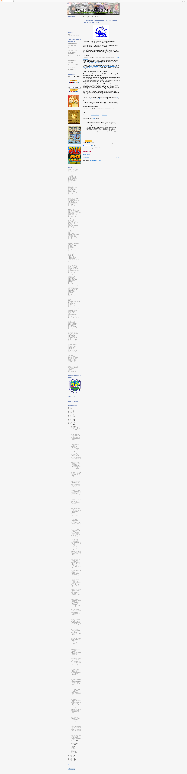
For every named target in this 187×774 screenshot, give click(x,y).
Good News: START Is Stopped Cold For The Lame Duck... (75, 582)
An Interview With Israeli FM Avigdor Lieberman (76, 491)
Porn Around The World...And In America (76, 518)
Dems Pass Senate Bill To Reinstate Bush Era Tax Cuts (76, 553)
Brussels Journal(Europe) (74, 192)
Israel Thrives (71, 252)
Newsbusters (71, 293)
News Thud (71, 290)
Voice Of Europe (72, 356)
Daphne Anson (71, 208)
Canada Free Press (72, 193)
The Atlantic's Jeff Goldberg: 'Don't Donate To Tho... (76, 700)
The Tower (70, 345)
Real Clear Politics (72, 316)
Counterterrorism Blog (73, 203)
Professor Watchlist (72, 310)
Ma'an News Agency (73, 272)
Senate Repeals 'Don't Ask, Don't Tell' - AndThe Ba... (76, 543)
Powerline (70, 309)
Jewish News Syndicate (73, 260)
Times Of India (71, 347)
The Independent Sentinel (74, 55)
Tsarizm (70, 349)
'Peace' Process (89, 148)
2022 (71, 410)
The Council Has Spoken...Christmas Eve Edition (76, 479)
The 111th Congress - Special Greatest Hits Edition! (75, 435)
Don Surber (71, 215)
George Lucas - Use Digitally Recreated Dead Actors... (75, 670)
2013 (71, 422)
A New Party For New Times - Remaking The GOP (76, 506)
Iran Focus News (72, 245)
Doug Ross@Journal (73, 218)
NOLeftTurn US (71, 295)
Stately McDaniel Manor (74, 64)
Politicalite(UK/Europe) (73, 308)
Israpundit (70, 255)
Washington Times (72, 358)
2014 (71, 420)
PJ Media (70, 304)
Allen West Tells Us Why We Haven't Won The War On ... (75, 585)
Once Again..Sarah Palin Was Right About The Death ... (75, 474)
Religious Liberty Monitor (74, 317)
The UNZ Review (72, 346)
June (72, 747)
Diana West (71, 213)
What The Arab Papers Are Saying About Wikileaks (76, 730)
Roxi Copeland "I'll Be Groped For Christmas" (76, 466)
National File (71, 286)
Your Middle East (72, 371)
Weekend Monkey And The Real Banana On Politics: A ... (76, 640)
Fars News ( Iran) (72, 221)
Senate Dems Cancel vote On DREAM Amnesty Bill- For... (76, 643)
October (73, 742)
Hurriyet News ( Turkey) (73, 234)
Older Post (117, 157)
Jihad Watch (71, 263)
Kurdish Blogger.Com (73, 265)
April (72, 750)
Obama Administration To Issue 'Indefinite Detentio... (76, 511)
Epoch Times (71, 220)
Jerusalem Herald (72, 257)
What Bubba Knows (72, 361)
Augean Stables (72, 183)
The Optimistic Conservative (74, 340)
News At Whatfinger (72, 289)
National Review (72, 287)
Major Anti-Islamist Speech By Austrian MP (76, 719)
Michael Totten (71, 278)
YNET (69, 370)
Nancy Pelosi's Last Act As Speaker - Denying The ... (76, 499)
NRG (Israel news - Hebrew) (74, 297)
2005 (71, 760)
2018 (71, 415)
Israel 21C (70, 246)
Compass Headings (72, 202)
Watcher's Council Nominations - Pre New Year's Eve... (76, 450)
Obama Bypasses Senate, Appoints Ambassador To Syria (76, 441)
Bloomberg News (72, 189)
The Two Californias (75, 569)
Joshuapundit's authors (73, 35)
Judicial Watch (71, 264)
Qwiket (69, 313)
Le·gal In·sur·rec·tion (73, 266)
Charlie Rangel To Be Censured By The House (75, 711)
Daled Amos (71, 207)
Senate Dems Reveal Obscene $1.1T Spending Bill (75, 603)
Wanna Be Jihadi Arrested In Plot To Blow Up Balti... (76, 659)
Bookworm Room (72, 43)
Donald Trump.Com (72, 216)
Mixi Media (70, 281)
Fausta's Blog (71, 47)
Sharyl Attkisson (72, 328)
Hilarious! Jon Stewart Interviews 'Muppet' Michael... (75, 527)
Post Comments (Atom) (95, 160)
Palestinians (102, 148)
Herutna (70, 231)
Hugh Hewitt (71, 233)
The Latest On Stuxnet (75, 588)
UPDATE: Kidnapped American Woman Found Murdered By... (75, 533)
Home (101, 157)
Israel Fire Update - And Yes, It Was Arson (75, 708)
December (73, 427)
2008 (71, 756)
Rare (69, 315)
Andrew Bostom (72, 180)
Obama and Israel (96, 148)
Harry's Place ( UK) (72, 230)
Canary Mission (71, 194)
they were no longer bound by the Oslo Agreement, (100, 98)
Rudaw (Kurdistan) (72, 323)
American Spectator (72, 178)
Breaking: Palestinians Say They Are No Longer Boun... (76, 721)
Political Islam (71, 306)
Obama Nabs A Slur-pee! (75, 461)
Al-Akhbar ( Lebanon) (73, 171)
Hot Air (69, 232)
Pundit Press (71, 312)
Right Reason (71, 322)
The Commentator (72, 337)
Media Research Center (73, 275)
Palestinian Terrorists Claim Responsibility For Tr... (76, 455)
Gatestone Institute (72, 227)
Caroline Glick (71, 196)
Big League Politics (72, 187)
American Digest (72, 177)
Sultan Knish (71, 334)
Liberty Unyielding (72, 267)
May (72, 748)
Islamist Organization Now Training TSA (76, 656)
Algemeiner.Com (72, 176)
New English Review (73, 288)
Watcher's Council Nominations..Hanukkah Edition (76, 738)
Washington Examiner (73, 357)
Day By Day (71, 209)
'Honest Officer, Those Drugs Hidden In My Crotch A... (75, 549)
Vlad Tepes (70, 355)
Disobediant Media (72, 214)
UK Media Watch (72, 351)
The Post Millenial (72, 344)
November (73, 740)
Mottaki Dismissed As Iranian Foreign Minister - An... (76, 610)
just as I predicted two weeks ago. (95, 62)
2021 (71, 411)
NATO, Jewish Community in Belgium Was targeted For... (76, 662)
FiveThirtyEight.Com (73, 222)
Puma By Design (72, 60)
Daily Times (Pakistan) (73, 205)
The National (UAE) (72, 339)
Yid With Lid (71, 368)
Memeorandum (71, 277)
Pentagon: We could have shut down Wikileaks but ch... (76, 727)
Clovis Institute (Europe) (73, 200)
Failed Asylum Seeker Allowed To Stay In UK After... (75, 566)
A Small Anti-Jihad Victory (76, 472)
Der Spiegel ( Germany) (73, 211)
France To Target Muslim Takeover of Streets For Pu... (76, 523)
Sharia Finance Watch (73, 327)
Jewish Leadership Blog (73, 259)
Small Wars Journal (72, 332)
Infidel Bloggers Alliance (73, 237)
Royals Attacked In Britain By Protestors (76, 636)
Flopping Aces (71, 223)
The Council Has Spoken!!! (76, 551)
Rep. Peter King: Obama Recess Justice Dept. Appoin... (75, 438)
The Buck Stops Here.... (75, 608)
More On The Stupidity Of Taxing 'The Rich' (76, 703)
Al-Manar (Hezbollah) (73, 174)
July (72, 746)
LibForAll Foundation (73, 268)
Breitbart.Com (71, 191)
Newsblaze (70, 292)
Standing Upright (74, 453)
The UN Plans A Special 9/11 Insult (75, 620)
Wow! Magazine (72, 69)
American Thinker (95, 115)
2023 (71, 408)
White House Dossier (73, 362)
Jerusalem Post (71, 258)
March (72, 751)
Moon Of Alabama (72, 282)
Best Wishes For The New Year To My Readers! (76, 429)
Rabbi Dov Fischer (72, 314)
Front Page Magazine (73, 225)
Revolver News (71, 321)
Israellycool (70, 254)
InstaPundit (70, 239)
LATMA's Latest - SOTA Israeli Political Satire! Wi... (75, 482)
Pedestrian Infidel (72, 303)
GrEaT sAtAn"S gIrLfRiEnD (72, 53)
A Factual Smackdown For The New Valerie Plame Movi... (76, 697)
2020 (71, 412)
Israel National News (73, 250)
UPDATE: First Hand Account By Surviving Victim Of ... (75, 530)
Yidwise (70, 369)
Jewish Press (71, 261)
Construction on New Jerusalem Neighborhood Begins (75, 593)
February (73, 752)
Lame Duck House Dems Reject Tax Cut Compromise (76, 647)
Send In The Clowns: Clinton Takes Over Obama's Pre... (75, 627)
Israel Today (71, 253)
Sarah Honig (71, 325)
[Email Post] (99, 147)
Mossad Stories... (74, 501)
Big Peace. (104, 115)
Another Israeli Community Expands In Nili (76, 493)
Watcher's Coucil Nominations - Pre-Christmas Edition (75, 514)
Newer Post (86, 157)
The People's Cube (72, 343)
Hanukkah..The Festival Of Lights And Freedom (76, 725)
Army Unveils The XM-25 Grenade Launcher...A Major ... (75, 732)
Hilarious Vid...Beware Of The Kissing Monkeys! (76, 624)
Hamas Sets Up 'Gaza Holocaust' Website (75, 468)
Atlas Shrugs (71, 182)
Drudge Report (71, 219)
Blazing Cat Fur (71, 188)
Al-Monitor (70, 175)
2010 (71, 426)
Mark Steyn (71, 274)
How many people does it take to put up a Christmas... (76, 673)
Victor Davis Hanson (73, 354)
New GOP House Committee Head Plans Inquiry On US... (76, 545)
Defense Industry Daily (73, 210)
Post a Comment (86, 154)
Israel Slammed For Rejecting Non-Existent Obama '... (76, 633)
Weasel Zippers (72, 359)
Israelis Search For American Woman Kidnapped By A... (75, 540)
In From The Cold (72, 236)
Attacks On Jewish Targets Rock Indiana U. (76, 736)
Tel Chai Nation (71, 336)
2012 (71, 423)
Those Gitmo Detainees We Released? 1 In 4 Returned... (75, 650)
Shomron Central (72, 330)
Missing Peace (71, 280)
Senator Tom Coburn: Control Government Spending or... (75, 463)
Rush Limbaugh (72, 324)
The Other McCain (72, 342)
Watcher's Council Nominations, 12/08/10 (76, 668)
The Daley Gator (72, 45)
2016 (71, 418)
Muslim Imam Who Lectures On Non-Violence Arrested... (75, 714)
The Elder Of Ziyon (72, 338)
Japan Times (71, 256)
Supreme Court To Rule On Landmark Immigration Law (76, 693)
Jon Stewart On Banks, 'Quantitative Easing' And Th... (75, 630)
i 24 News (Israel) (72, 235)
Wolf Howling (71, 365)
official (93, 118)
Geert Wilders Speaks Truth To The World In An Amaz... (76, 687)
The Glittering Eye (72, 50)
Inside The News (72, 238)
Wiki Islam (70, 364)
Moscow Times (71, 283)
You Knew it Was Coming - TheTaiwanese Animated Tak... (76, 653)
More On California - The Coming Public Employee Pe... (75, 560)
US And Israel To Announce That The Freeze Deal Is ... (76, 677)
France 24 (70, 224)
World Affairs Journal (73, 366)
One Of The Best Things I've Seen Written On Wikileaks (75, 690)
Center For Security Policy (74, 197)
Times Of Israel (71, 348)
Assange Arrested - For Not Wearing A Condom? (76, 682)
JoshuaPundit (71, 58)
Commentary (71, 201)
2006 (71, 759)
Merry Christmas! (74, 476)
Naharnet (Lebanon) (73, 284)
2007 (71, 758)
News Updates (71, 291)
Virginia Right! (71, 67)
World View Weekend (73, 367)
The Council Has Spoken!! (76, 638)
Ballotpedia (70, 186)
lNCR (69, 269)
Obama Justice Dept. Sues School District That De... (76, 606)
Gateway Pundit (72, 229)
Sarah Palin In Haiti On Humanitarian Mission (75, 622)
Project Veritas (71, 311)
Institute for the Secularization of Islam (73, 241)
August (72, 744)
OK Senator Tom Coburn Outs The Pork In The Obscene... (75, 563)
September (73, 743)
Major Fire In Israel (74, 717)
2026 (71, 407)
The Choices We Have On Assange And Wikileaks (76, 665)
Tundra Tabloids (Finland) (74, 350)
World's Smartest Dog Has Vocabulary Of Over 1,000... (76, 495)
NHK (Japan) (71, 294)
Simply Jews (71, 331)
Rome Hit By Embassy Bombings (75, 503)
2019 (71, 414)
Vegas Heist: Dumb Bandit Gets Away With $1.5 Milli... (76, 590)
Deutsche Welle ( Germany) (74, 212)
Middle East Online (72, 279)
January (73, 754)
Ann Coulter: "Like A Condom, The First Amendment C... (75, 573)
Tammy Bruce (71, 335)
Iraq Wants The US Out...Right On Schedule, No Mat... (75, 447)
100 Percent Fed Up (73, 169)
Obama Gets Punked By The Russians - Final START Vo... (75, 485)
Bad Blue (70, 185)
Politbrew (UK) (71, 305)
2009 (71, 755)
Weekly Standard (72, 360)
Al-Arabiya (70, 173)
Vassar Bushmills (72, 353)
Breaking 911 (71, 190)
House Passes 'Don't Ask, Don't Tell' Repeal (76, 576)
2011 (71, 424)
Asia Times (70, 181)
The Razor (70, 62)
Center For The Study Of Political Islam (74, 199)
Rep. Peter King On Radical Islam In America (74, 520)
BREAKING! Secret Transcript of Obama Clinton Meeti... (75, 597)
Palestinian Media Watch (74, 301)
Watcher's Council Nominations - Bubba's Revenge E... (76, 600)
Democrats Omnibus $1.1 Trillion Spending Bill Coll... (76, 556)
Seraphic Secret (72, 326)
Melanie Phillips (71, 276)
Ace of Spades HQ (72, 170)
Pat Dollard (70, 302)
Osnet (69, 300)
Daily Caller (71, 204)
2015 (71, 419)
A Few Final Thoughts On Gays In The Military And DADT (76, 536)
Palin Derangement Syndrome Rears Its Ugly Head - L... (75, 613)
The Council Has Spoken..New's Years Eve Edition (75, 432)
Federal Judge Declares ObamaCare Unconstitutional (75, 616)
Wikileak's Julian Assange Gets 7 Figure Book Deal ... (76, 458)
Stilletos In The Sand (73, 333)
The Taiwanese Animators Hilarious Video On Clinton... (76, 579)
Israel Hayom (71, 247)
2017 (71, 416)
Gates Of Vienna (72, 226)
